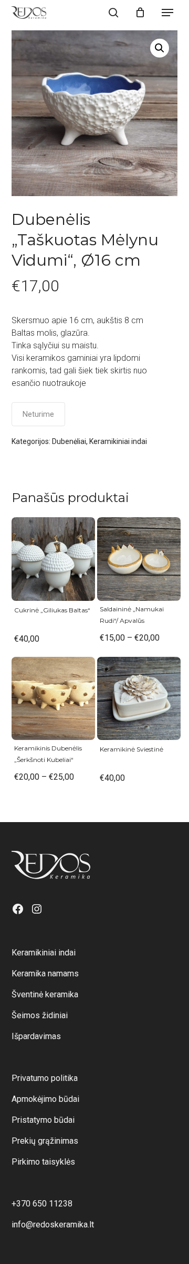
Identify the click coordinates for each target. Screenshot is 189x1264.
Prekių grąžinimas (45, 1141)
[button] (167, 12)
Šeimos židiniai (40, 1015)
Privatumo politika (45, 1078)
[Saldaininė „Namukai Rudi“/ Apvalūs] (139, 558)
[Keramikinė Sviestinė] (139, 698)
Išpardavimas (36, 1036)
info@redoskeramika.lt (53, 1224)
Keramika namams (45, 973)
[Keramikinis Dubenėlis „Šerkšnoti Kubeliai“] (53, 698)
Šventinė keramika (45, 994)
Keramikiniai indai (118, 441)
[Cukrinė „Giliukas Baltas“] (53, 558)
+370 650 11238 (42, 1204)
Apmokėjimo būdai (45, 1099)
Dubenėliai (69, 441)
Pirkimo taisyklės (43, 1162)
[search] (113, 12)
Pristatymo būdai (43, 1120)
